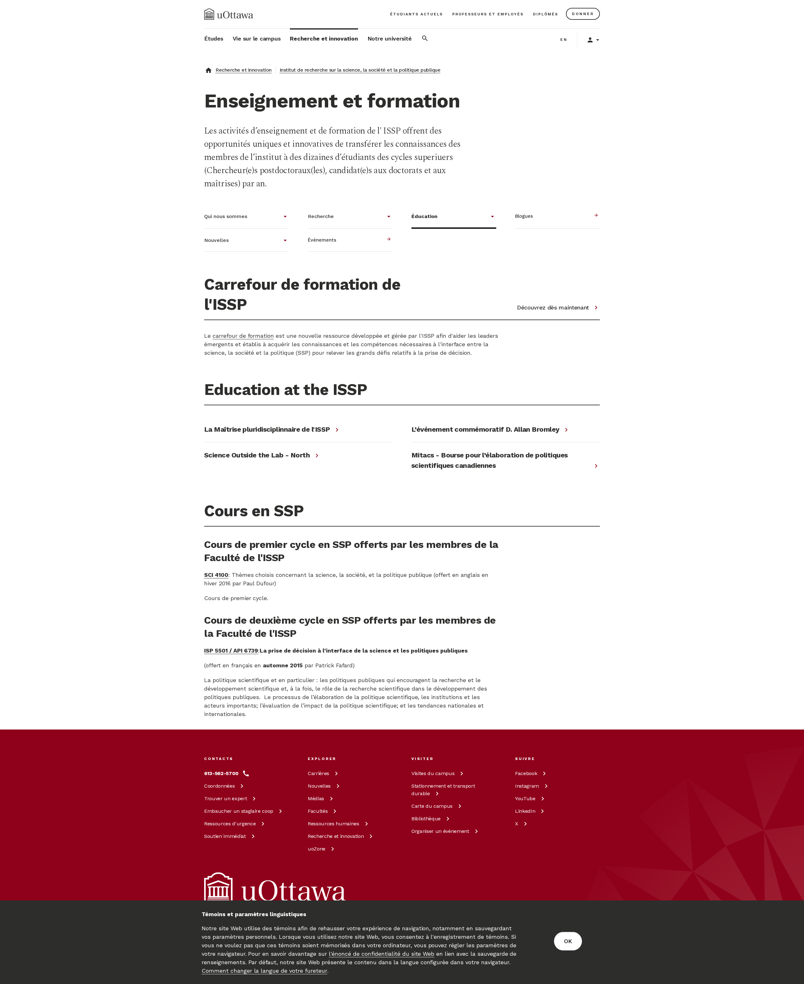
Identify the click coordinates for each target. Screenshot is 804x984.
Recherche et (336, 836)
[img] (228, 14)
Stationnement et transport (443, 789)
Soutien (225, 836)
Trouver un (225, 798)
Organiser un (440, 831)
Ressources (230, 824)
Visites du (432, 773)
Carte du (432, 806)
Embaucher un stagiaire (238, 811)
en (564, 39)
